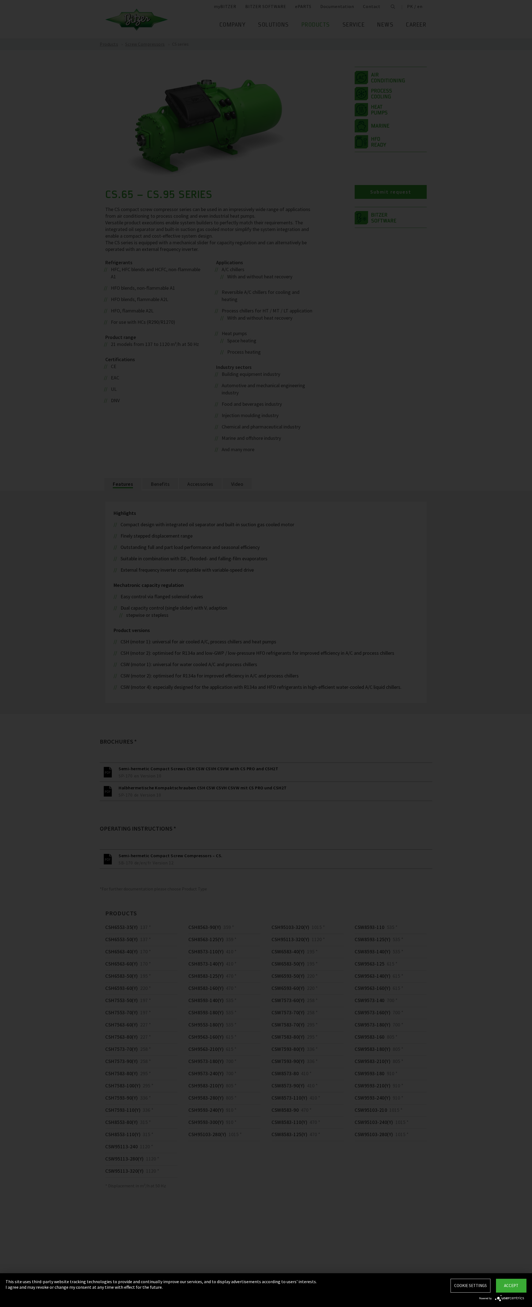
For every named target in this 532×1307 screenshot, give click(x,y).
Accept (511, 1285)
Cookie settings (470, 1285)
